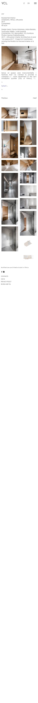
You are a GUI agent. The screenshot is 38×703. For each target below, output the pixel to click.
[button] (35, 3)
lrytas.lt (3, 86)
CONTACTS (4, 276)
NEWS (3, 279)
